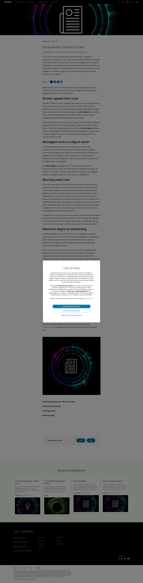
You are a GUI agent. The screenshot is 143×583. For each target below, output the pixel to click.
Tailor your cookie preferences (71, 315)
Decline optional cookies (71, 311)
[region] (71, 291)
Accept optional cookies (71, 306)
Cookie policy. (88, 298)
